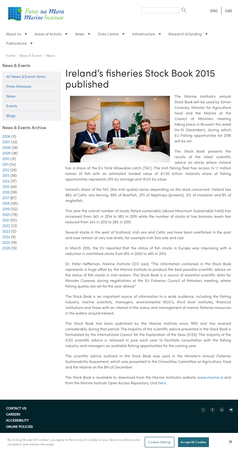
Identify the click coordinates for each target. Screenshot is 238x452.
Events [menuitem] (11, 106)
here (162, 383)
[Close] (230, 442)
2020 (6, 214)
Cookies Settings (159, 442)
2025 (6, 242)
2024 (6, 236)
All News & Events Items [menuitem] (26, 76)
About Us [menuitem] (11, 35)
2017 (5, 197)
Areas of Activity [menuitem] (46, 35)
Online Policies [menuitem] (19, 427)
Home (10, 55)
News (50, 55)
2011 (5, 164)
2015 (6, 186)
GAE (228, 10)
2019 (6, 209)
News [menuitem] (77, 35)
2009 (6, 153)
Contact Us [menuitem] (16, 408)
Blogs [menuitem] (11, 115)
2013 (5, 175)
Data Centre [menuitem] (106, 35)
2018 (6, 203)
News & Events (31, 55)
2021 (5, 220)
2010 (6, 158)
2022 (6, 225)
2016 (6, 192)
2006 (6, 136)
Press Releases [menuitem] (18, 86)
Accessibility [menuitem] (17, 420)
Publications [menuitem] (14, 44)
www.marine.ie (210, 377)
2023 (6, 231)
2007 (6, 142)
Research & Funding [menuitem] (183, 35)
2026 (6, 248)
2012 (5, 169)
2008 (6, 147)
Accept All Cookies (193, 442)
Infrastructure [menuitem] (142, 35)
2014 (6, 181)
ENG (214, 10)
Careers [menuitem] (13, 414)
